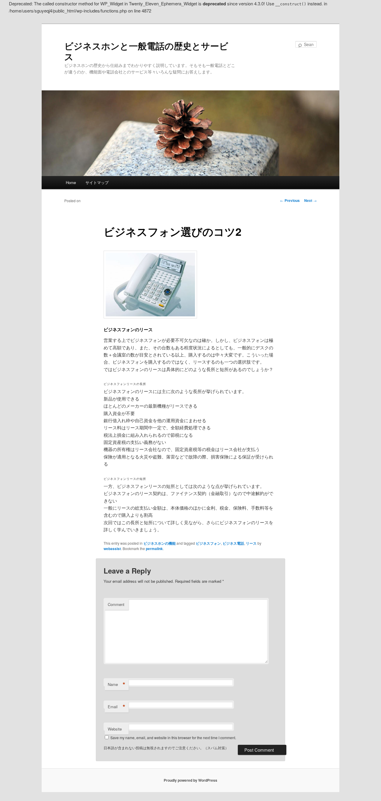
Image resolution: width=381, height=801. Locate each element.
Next (310, 200)
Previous (290, 200)
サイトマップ (97, 182)
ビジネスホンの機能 (159, 543)
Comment (116, 604)
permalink (154, 548)
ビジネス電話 (233, 543)
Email (116, 707)
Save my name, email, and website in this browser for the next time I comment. (173, 737)
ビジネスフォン (208, 543)
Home (71, 182)
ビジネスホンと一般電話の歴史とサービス (146, 51)
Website (115, 729)
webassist (112, 548)
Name (116, 684)
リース (251, 543)
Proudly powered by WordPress (190, 780)
